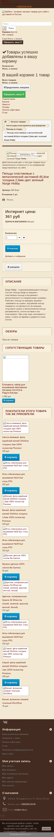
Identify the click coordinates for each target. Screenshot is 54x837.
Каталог (5, 102)
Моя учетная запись (16, 761)
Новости (6, 104)
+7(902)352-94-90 (24, 7)
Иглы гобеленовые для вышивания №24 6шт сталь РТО (13, 478)
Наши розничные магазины (15, 734)
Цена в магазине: (16, 221)
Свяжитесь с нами (10, 4)
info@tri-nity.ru (20, 810)
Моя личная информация (14, 782)
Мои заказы (8, 766)
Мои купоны (8, 785)
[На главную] (5, 122)
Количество (11, 233)
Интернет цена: (20, 211)
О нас (5, 112)
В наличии (7, 194)
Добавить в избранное (15, 256)
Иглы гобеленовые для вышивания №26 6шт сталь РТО (13, 637)
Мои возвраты (9, 770)
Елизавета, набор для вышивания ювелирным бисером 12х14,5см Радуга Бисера (14, 388)
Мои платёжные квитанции (15, 774)
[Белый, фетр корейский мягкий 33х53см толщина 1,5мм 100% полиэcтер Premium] (15, 500)
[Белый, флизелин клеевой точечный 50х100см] (15, 691)
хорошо (46, 828)
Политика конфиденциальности (17, 750)
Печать (10, 200)
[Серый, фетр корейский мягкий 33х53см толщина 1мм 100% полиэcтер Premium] (15, 652)
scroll (2, 816)
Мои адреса (8, 778)
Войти (7, 1)
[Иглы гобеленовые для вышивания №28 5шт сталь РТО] (15, 532)
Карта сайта (8, 754)
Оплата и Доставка (11, 110)
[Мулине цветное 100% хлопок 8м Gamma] (15, 557)
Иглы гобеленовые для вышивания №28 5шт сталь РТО (13, 544)
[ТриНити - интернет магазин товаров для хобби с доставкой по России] (27, 16)
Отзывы (5, 107)
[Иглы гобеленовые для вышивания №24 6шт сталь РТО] (15, 466)
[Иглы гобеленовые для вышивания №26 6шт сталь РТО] (15, 625)
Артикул (6, 190)
